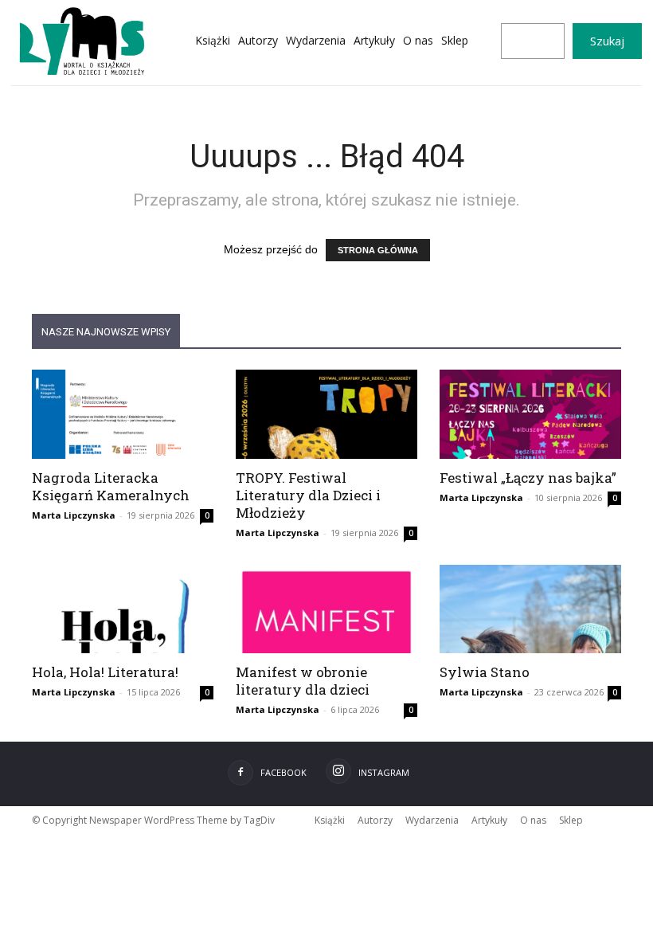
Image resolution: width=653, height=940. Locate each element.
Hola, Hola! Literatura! (105, 672)
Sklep (571, 820)
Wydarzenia (432, 820)
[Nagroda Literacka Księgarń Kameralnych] (122, 414)
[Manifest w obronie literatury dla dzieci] (326, 609)
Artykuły (489, 820)
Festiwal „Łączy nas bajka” (528, 477)
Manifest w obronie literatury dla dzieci (303, 681)
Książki (330, 820)
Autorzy (375, 820)
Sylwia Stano (485, 672)
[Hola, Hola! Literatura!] (122, 609)
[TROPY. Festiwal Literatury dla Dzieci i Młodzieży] (326, 414)
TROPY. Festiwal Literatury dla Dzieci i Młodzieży (308, 495)
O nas (533, 820)
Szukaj (607, 41)
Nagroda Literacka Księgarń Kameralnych (111, 486)
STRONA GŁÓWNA (378, 250)
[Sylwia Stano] (530, 609)
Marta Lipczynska (73, 515)
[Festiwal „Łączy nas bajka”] (530, 414)
